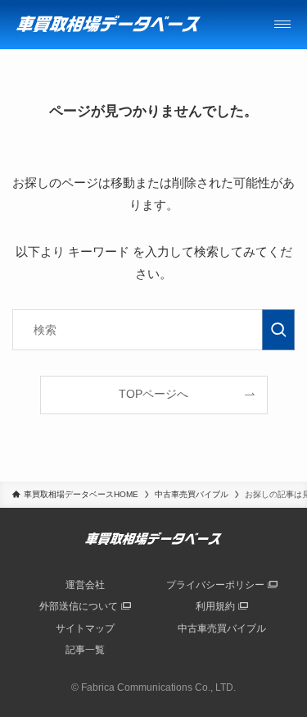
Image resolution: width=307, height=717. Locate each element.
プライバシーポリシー (215, 585)
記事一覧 (85, 649)
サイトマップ (85, 628)
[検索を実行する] (278, 329)
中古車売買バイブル (222, 628)
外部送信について (78, 606)
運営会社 (85, 585)
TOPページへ (153, 394)
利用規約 (215, 606)
